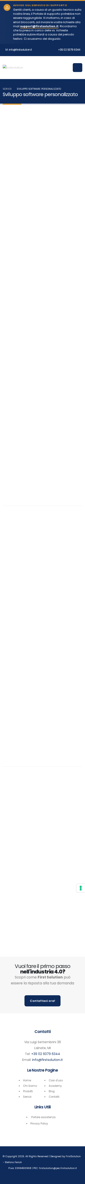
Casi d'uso (56, 1080)
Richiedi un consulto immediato (42, 740)
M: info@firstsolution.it (18, 50)
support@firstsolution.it (39, 26)
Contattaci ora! (42, 1001)
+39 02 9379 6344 (69, 50)
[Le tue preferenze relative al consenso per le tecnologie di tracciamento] (80, 888)
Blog (52, 1091)
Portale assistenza (43, 1117)
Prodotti (28, 1091)
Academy (55, 1086)
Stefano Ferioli (13, 1162)
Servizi (7, 89)
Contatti (54, 1097)
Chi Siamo (30, 1086)
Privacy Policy (39, 1123)
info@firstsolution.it (47, 1059)
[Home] (13, 67)
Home (27, 1080)
